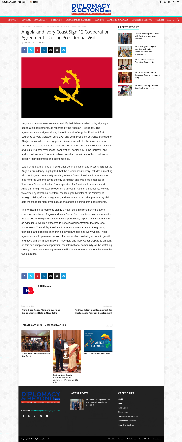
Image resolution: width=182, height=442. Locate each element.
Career (121, 439)
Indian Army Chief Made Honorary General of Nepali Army (147, 75)
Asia (120, 404)
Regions (12, 20)
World (120, 399)
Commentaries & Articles (78, 20)
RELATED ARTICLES (32, 325)
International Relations (127, 421)
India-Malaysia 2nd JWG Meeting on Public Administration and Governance (145, 50)
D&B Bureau (29, 42)
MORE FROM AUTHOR (55, 325)
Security (99, 20)
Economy (26, 20)
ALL (169, 20)
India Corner (123, 408)
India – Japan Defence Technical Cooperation (145, 60)
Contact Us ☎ (144, 439)
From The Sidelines (126, 425)
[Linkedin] (169, 2)
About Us (111, 439)
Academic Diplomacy (117, 20)
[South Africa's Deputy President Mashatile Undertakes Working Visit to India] (67, 351)
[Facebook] (160, 2)
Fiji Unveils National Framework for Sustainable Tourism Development (93, 311)
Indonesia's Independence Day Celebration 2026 (146, 86)
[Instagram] (165, 2)
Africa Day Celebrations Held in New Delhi (35, 354)
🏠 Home (34, 2)
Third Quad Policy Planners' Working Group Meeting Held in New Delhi (40, 311)
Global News (123, 412)
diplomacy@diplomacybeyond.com (45, 410)
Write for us (131, 439)
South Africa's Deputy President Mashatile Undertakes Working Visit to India (65, 379)
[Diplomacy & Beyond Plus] (91, 9)
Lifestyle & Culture (142, 20)
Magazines (39, 20)
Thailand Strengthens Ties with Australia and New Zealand (147, 36)
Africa (30, 26)
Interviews (56, 20)
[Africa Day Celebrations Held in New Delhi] (35, 341)
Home (23, 26)
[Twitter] (173, 2)
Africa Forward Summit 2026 (97, 353)
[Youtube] (178, 2)
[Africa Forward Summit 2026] (98, 341)
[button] (178, 20)
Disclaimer (157, 439)
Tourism (160, 20)
